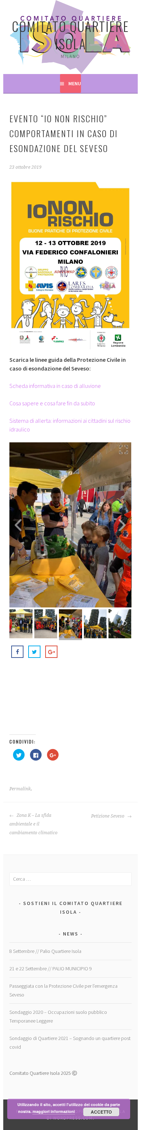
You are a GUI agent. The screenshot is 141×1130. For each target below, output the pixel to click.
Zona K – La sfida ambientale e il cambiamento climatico (33, 824)
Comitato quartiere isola (70, 34)
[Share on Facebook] (17, 652)
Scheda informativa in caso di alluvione (55, 385)
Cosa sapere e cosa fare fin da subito (52, 403)
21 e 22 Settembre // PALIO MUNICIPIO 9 (50, 968)
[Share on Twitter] (34, 652)
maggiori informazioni (54, 1111)
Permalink (20, 788)
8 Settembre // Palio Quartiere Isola (45, 951)
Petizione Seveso (108, 816)
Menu (74, 83)
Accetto (101, 1112)
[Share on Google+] (51, 652)
